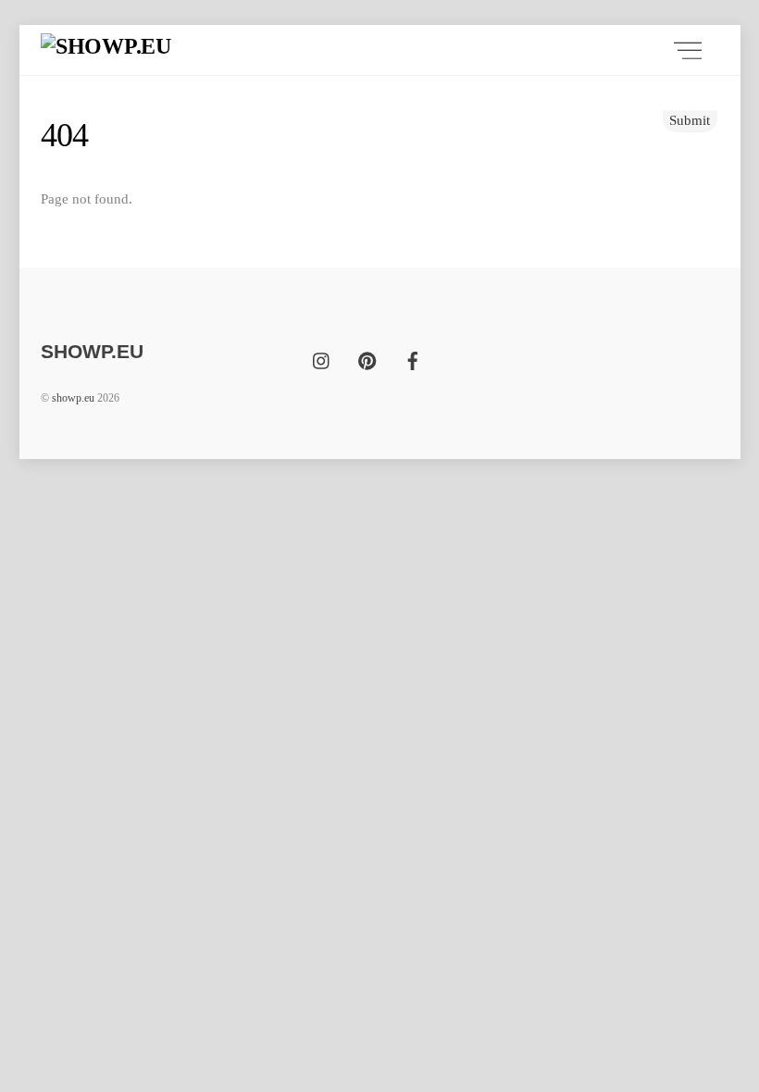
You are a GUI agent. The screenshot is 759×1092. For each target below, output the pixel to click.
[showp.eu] (106, 46)
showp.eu (73, 397)
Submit (689, 120)
